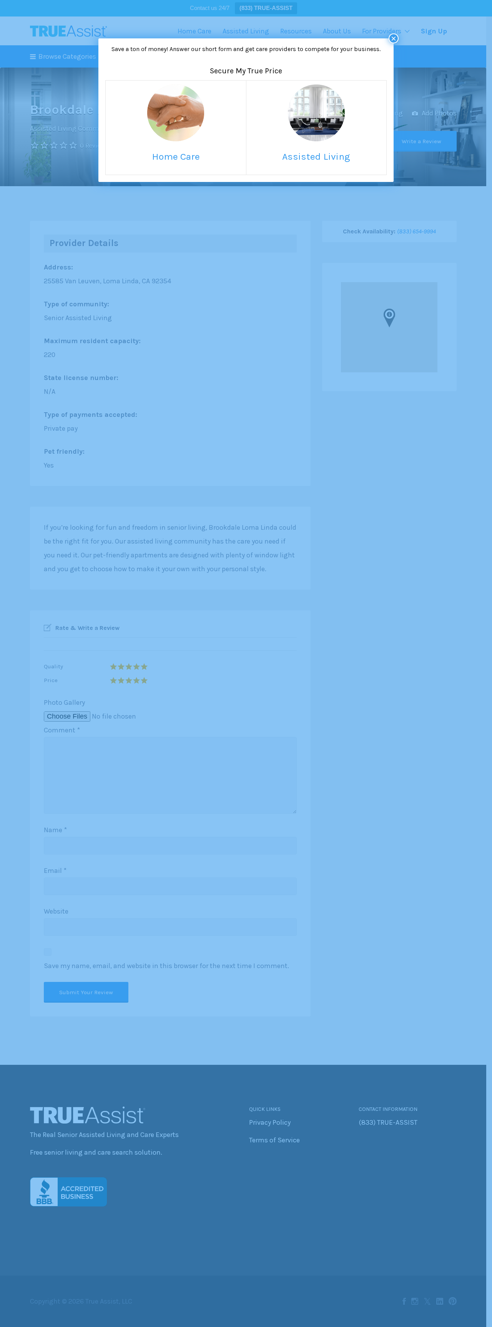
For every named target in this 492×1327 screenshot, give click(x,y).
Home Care (176, 156)
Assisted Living (316, 156)
